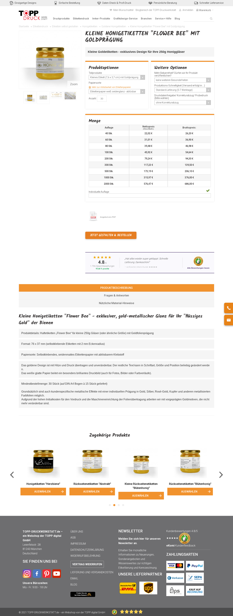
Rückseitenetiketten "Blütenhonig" (190, 484)
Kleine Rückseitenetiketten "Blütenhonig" (141, 486)
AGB (73, 537)
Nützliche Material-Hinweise (116, 303)
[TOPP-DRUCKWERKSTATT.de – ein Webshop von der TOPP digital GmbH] (33, 15)
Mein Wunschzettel (123, 10)
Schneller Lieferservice (211, 3)
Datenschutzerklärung (87, 549)
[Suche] (211, 18)
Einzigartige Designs (25, 3)
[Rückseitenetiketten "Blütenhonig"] (190, 462)
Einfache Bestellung (69, 3)
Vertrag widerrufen (87, 564)
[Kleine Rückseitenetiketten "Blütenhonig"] (141, 462)
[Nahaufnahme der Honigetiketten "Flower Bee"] (56, 94)
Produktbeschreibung (116, 287)
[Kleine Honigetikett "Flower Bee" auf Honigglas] (29, 97)
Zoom (74, 84)
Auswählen (42, 491)
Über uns (76, 531)
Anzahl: (93, 98)
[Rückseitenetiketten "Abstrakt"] (92, 462)
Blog (73, 584)
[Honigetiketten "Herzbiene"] (43, 462)
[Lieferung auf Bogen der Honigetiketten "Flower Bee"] (70, 95)
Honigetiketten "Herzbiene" (43, 484)
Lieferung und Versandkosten (91, 572)
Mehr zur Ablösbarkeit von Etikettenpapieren (111, 87)
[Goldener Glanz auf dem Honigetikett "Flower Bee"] (43, 97)
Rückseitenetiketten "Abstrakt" (92, 484)
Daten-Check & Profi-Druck (116, 3)
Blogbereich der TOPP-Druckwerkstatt (156, 10)
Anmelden (188, 10)
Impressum (78, 543)
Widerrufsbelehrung (85, 555)
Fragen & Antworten (116, 295)
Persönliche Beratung (165, 3)
